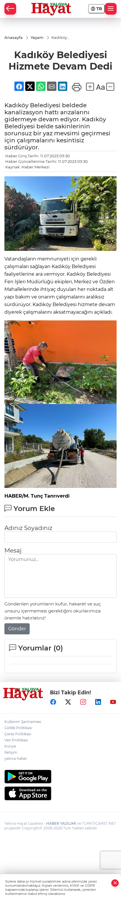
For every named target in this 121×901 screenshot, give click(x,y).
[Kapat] (115, 883)
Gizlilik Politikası (18, 728)
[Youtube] (113, 702)
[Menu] (111, 9)
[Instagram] (83, 702)
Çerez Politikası (17, 734)
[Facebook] (53, 702)
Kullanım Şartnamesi (22, 721)
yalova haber (15, 758)
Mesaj (12, 550)
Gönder (17, 628)
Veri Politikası (16, 740)
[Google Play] (60, 776)
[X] (68, 702)
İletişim (10, 752)
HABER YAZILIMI (61, 823)
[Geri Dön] (10, 9)
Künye (10, 746)
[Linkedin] (98, 702)
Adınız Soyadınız (28, 527)
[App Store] (60, 793)
